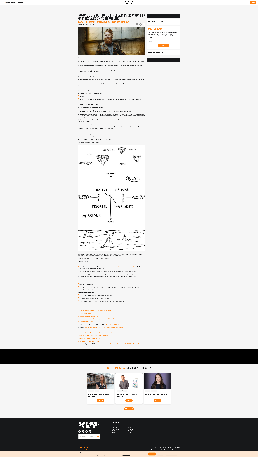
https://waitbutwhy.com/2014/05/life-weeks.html (89, 341)
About (113, 432)
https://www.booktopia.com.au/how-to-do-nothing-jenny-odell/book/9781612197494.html (117, 344)
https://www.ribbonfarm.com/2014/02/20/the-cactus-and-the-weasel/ (95, 310)
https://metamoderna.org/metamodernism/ (88, 316)
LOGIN (247, 2)
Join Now (253, 2)
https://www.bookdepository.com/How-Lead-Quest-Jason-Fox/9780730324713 (103, 327)
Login (129, 432)
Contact (130, 430)
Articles (83, 9)
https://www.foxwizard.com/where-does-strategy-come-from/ (93, 335)
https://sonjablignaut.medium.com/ (86, 321)
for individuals (115, 429)
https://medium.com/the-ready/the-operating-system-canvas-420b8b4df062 (96, 319)
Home (79, 9)
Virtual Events (131, 426)
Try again (163, 26)
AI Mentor (8, 2)
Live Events (115, 426)
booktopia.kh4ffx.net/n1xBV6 (113, 324)
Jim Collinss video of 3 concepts (126, 266)
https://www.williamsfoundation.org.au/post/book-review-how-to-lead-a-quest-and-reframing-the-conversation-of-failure (107, 332)
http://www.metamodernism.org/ (86, 313)
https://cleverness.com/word (85, 330)
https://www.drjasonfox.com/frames (86, 307)
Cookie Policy (126, 455)
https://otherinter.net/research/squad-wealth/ (89, 338)
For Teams (130, 429)
